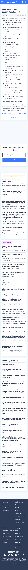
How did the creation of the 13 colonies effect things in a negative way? (13, 482)
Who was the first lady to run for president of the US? (11, 452)
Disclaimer (17, 542)
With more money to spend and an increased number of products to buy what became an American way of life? (13, 391)
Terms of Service (19, 536)
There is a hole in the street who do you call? (13, 475)
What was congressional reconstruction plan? (13, 445)
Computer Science (19, 522)
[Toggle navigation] (2, 2)
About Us (17, 530)
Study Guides (5, 539)
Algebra (17, 505)
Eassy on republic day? (8, 470)
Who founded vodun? (8, 365)
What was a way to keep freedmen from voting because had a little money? (13, 464)
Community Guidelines (8, 530)
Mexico (23, 20)
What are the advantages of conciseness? (10, 425)
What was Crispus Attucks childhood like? (12, 431)
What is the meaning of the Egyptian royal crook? (12, 458)
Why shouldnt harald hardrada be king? (13, 398)
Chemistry (17, 507)
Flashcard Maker (6, 536)
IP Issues (17, 548)
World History (18, 513)
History (8, 7)
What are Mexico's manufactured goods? (11, 11)
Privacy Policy (18, 539)
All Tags (4, 507)
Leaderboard (5, 505)
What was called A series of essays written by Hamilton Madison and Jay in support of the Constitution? (13, 438)
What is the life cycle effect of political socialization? (13, 376)
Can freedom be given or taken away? (13, 487)
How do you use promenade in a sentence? (11, 370)
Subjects (4, 7)
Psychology (17, 519)
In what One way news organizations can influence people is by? (13, 403)
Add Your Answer (14, 117)
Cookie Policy (18, 545)
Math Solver (5, 542)
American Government (16, 7)
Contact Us (17, 533)
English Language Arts (20, 516)
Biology (16, 510)
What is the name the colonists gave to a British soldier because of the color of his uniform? (14, 383)
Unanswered (5, 510)
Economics (17, 525)
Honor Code (5, 533)
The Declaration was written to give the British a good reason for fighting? (13, 419)
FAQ (3, 545)
